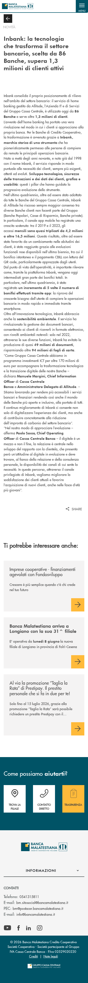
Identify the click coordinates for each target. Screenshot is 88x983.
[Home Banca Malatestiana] (17, 6)
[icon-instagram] (39, 928)
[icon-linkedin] (28, 928)
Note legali (51, 956)
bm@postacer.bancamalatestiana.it (38, 908)
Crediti (33, 956)
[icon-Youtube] (7, 928)
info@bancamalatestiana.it (35, 914)
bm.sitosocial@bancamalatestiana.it (42, 902)
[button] (82, 6)
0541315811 (29, 896)
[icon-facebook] (18, 928)
